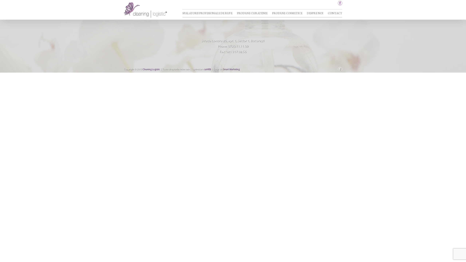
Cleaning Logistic (151, 69)
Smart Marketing (231, 69)
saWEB (207, 69)
